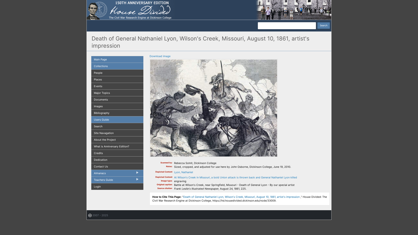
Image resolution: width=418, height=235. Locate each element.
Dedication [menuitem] (100, 159)
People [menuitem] (98, 72)
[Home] (209, 9)
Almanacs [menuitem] (98, 174)
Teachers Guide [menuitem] (102, 180)
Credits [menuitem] (98, 153)
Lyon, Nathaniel (183, 172)
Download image (160, 56)
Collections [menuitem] (101, 66)
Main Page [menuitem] (100, 59)
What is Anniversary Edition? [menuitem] (111, 146)
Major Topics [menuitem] (102, 92)
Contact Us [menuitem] (101, 166)
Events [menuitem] (98, 86)
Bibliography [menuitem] (101, 113)
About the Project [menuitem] (105, 139)
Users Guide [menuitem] (101, 119)
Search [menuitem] (98, 126)
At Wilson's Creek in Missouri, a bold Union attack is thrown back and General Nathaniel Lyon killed (235, 177)
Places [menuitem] (98, 79)
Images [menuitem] (98, 106)
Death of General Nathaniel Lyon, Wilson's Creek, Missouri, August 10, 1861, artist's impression (241, 196)
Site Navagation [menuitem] (104, 133)
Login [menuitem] (97, 186)
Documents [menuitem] (101, 99)
